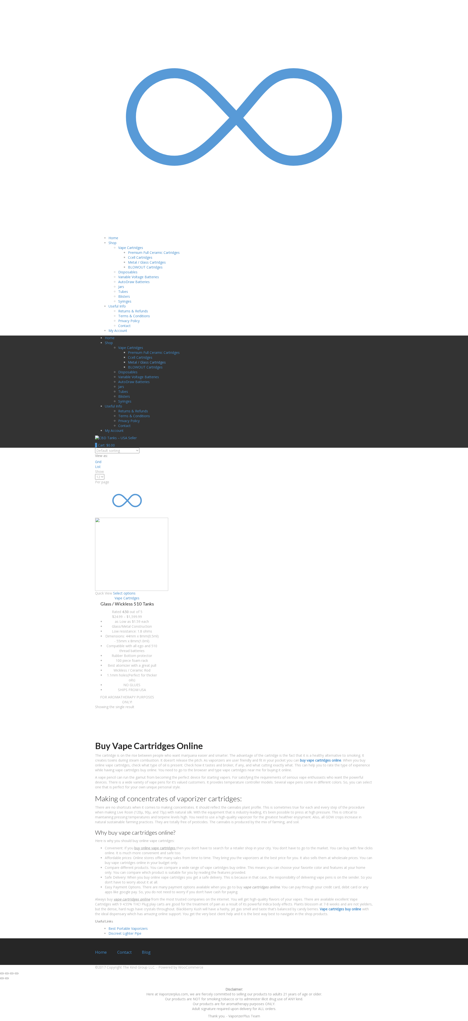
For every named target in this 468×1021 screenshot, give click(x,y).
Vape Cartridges (127, 598)
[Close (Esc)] (2, 973)
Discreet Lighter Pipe (124, 933)
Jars (121, 286)
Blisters (124, 296)
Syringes (124, 301)
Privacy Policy (129, 320)
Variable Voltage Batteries (138, 277)
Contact (124, 325)
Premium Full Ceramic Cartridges (154, 252)
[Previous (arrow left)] (2, 978)
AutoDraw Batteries (134, 281)
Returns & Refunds (133, 311)
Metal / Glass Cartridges (147, 262)
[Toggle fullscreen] (12, 973)
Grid (98, 461)
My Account (117, 330)
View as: (101, 455)
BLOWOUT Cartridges (145, 267)
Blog (146, 952)
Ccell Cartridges (140, 257)
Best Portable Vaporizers (128, 928)
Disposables (127, 272)
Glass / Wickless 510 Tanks (127, 603)
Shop (112, 242)
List (98, 466)
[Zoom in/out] (17, 973)
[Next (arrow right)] (7, 978)
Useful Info (117, 306)
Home (113, 238)
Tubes (123, 291)
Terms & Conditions (134, 316)
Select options (124, 593)
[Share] (7, 973)
